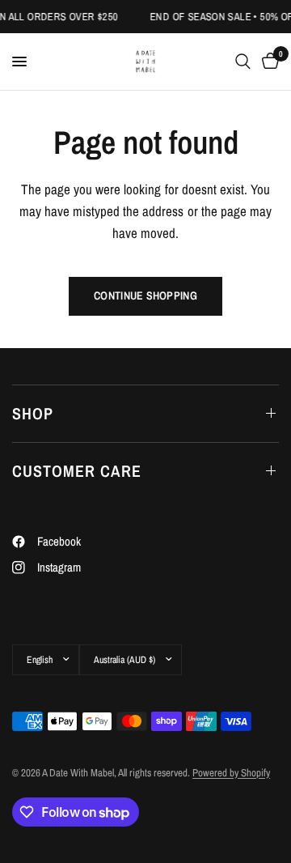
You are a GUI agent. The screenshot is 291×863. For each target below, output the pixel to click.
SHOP (32, 413)
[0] (267, 61)
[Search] (243, 61)
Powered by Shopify (231, 773)
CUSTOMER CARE (76, 471)
